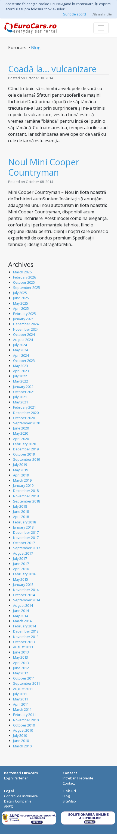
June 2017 (21, 563)
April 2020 (21, 438)
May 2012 (20, 673)
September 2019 (26, 459)
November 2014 (26, 589)
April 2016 (21, 568)
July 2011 (20, 693)
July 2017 (20, 558)
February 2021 (24, 407)
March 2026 (22, 272)
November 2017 (26, 537)
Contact (69, 783)
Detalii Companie (18, 801)
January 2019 (23, 485)
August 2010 (23, 730)
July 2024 (20, 344)
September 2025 (26, 287)
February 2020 (24, 443)
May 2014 (20, 615)
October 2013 (24, 641)
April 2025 (21, 308)
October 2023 (24, 360)
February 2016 (24, 573)
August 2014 (23, 605)
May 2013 (20, 657)
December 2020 (26, 412)
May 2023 (20, 365)
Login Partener (16, 778)
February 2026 (24, 277)
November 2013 (26, 636)
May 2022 (20, 381)
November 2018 (26, 496)
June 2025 (21, 297)
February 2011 (24, 714)
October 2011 (24, 678)
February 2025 (24, 313)
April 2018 (21, 516)
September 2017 (26, 547)
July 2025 (20, 292)
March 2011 (22, 709)
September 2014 (26, 600)
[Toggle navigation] (101, 28)
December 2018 (26, 490)
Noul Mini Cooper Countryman (43, 167)
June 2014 (21, 610)
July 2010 (20, 735)
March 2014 (22, 620)
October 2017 (24, 542)
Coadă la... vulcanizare (52, 69)
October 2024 (24, 334)
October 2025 (24, 282)
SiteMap (69, 801)
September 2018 (26, 501)
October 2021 (24, 391)
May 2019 (20, 469)
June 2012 (21, 667)
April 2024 (21, 355)
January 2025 (23, 318)
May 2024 (20, 350)
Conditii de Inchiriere (21, 796)
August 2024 (23, 339)
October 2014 (24, 594)
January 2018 (23, 527)
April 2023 (21, 370)
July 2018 (20, 506)
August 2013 (23, 647)
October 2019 (24, 454)
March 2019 (22, 480)
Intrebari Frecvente (78, 778)
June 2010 (21, 740)
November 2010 (26, 720)
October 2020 (24, 417)
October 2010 (24, 725)
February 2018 (24, 522)
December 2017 (26, 532)
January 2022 (23, 386)
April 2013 (21, 662)
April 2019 (21, 475)
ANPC (8, 806)
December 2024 (26, 323)
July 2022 (20, 376)
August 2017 (23, 553)
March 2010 (22, 746)
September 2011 (26, 683)
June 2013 (21, 652)
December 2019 (26, 449)
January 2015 (23, 584)
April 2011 (21, 704)
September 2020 (26, 423)
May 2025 (20, 303)
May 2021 (20, 402)
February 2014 (24, 626)
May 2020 (20, 433)
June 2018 (21, 511)
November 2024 (26, 329)
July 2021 (20, 396)
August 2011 (23, 688)
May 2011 (20, 699)
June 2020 (21, 428)
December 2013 (26, 631)
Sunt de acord (74, 14)
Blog (36, 47)
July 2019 (20, 464)
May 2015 (20, 579)
